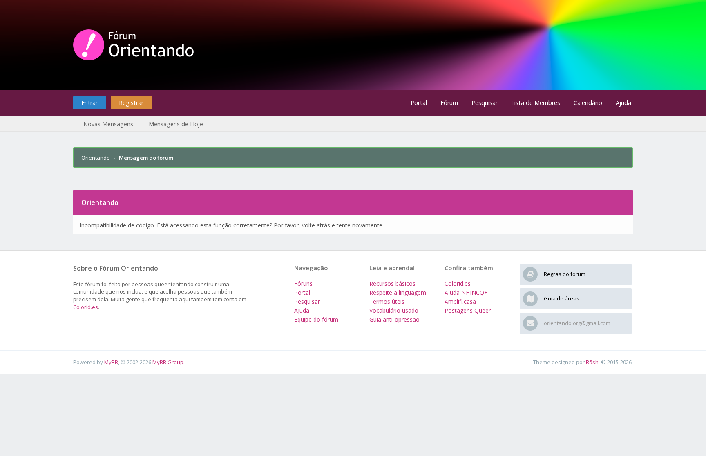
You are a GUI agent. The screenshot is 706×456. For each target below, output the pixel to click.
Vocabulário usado (393, 310)
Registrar (131, 103)
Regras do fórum (564, 274)
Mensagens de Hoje (176, 124)
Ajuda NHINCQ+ (466, 292)
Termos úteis (386, 301)
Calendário (588, 103)
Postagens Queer (468, 310)
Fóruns (303, 283)
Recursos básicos (392, 283)
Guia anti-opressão (394, 319)
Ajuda (623, 103)
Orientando (95, 157)
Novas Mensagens (108, 124)
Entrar (89, 103)
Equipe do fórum (316, 319)
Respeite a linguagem (397, 292)
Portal (419, 103)
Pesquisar (484, 103)
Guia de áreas (561, 298)
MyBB (111, 362)
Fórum (449, 103)
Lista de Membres (535, 103)
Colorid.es (85, 307)
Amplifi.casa (460, 301)
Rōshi (593, 362)
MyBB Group (167, 362)
